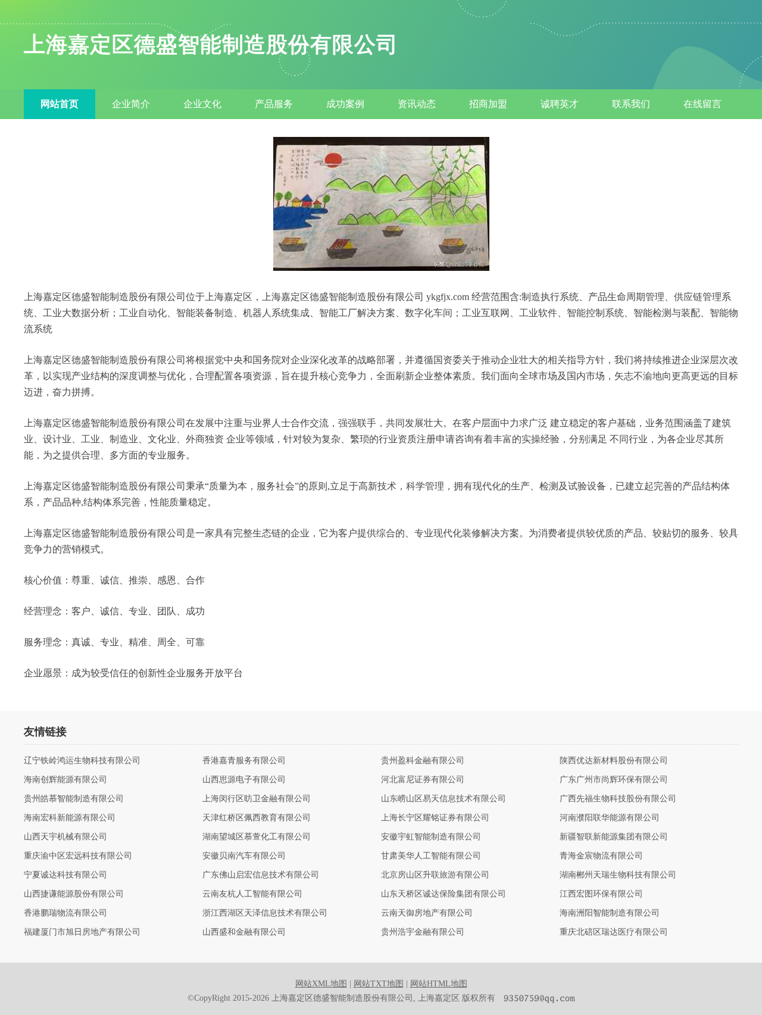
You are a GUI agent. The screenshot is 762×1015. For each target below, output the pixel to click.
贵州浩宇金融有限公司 (422, 932)
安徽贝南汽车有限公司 (244, 856)
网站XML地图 (321, 983)
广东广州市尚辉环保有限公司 (614, 780)
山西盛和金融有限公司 (244, 932)
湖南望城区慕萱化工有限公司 (256, 837)
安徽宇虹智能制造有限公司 (431, 837)
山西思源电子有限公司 (244, 780)
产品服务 (274, 104)
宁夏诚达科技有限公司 (65, 875)
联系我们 (631, 104)
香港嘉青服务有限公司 (244, 761)
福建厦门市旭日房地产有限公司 (82, 932)
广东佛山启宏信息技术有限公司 (260, 875)
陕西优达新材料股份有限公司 (614, 761)
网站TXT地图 (379, 983)
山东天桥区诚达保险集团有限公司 (443, 894)
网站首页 (59, 104)
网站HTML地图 (438, 983)
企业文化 (202, 104)
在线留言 (702, 104)
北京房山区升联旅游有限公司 (435, 875)
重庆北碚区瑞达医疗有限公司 (614, 932)
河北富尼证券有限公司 (422, 780)
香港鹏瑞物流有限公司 (65, 913)
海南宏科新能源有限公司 (69, 818)
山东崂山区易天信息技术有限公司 (443, 799)
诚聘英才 (560, 104)
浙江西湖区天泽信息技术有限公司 (264, 913)
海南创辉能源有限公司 (65, 780)
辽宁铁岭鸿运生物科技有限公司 (82, 761)
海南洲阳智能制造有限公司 (610, 913)
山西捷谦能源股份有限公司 (74, 894)
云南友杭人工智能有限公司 (252, 894)
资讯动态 (417, 104)
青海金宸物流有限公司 (601, 856)
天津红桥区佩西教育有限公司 (256, 818)
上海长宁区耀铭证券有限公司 (435, 818)
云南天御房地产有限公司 (427, 913)
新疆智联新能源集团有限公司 (614, 837)
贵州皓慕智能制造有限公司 (74, 799)
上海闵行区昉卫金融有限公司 (256, 799)
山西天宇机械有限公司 (65, 837)
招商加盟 (488, 104)
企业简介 (131, 104)
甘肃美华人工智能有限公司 (431, 856)
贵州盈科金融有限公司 (422, 761)
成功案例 (345, 104)
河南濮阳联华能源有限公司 (610, 818)
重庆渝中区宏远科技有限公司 (78, 856)
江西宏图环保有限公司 (601, 894)
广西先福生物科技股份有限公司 (618, 799)
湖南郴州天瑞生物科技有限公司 (618, 875)
